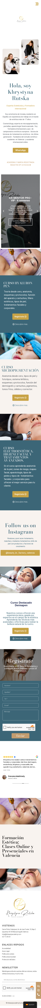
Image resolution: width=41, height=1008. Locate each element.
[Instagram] (38, 990)
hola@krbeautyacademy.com (11, 934)
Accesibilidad (6, 948)
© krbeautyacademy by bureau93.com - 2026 (20, 1003)
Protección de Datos (8, 959)
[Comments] (38, 986)
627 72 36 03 (6, 937)
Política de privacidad (9, 957)
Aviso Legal (5, 951)
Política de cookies (8, 954)
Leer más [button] (6, 770)
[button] (3, 211)
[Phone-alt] (38, 995)
